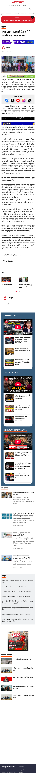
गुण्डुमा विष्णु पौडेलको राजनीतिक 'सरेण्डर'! (23, 679)
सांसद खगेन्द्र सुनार (27, 14)
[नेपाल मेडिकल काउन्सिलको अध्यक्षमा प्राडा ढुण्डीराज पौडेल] (7, 560)
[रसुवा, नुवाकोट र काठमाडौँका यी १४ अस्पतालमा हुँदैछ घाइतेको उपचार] (7, 518)
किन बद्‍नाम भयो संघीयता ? (7, 286)
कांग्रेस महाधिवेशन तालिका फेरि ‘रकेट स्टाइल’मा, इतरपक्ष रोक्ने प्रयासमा (25, 288)
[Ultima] (18, 43)
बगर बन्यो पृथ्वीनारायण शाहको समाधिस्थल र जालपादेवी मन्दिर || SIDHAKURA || (22, 352)
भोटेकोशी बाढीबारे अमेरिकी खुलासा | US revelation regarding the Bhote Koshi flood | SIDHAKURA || (22, 342)
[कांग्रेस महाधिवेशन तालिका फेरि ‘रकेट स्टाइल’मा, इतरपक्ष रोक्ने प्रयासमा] (26, 281)
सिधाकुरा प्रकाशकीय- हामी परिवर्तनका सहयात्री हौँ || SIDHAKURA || (21, 420)
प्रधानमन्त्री (10, 14)
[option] (18, 21)
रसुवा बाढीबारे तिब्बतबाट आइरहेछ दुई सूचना (23, 661)
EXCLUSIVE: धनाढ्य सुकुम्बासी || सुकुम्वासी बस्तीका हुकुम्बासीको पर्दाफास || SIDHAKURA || (23, 455)
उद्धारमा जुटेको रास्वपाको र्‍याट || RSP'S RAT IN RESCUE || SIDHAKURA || (22, 398)
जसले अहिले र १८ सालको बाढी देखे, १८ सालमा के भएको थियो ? (18, 21)
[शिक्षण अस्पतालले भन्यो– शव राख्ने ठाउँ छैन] (7, 497)
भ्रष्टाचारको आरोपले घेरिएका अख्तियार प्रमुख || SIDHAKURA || (22, 477)
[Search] (30, 9)
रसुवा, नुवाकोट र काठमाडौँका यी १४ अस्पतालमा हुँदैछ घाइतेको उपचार (23, 517)
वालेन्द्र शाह (18, 14)
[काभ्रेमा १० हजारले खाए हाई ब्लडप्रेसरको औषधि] (7, 537)
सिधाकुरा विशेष (22, 772)
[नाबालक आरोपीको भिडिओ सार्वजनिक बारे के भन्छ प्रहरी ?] (6, 690)
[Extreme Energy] (18, 125)
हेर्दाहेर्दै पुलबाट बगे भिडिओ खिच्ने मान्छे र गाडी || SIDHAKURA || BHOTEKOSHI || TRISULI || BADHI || (22, 364)
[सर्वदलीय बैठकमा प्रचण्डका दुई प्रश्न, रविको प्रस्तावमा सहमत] (6, 672)
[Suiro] (18, 78)
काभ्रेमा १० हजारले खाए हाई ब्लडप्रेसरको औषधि (21, 536)
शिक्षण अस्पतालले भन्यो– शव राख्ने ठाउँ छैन (23, 495)
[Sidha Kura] (18, 2)
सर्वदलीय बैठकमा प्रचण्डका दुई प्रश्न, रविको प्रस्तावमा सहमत (23, 671)
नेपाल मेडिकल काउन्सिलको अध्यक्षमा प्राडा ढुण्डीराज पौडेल (22, 559)
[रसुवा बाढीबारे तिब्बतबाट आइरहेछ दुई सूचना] (6, 663)
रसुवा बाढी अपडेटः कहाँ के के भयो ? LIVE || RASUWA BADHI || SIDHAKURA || (22, 409)
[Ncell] (18, 120)
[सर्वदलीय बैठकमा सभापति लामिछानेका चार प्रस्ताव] (6, 699)
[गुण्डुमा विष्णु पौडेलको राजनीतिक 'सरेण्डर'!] (6, 681)
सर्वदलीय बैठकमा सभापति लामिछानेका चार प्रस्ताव (23, 698)
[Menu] (33, 9)
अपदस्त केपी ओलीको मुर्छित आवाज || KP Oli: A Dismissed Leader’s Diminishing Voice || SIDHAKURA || (23, 467)
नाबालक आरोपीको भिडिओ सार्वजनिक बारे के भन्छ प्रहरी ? (23, 689)
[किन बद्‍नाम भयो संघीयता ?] (9, 281)
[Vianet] (18, 643)
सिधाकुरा (8, 49)
